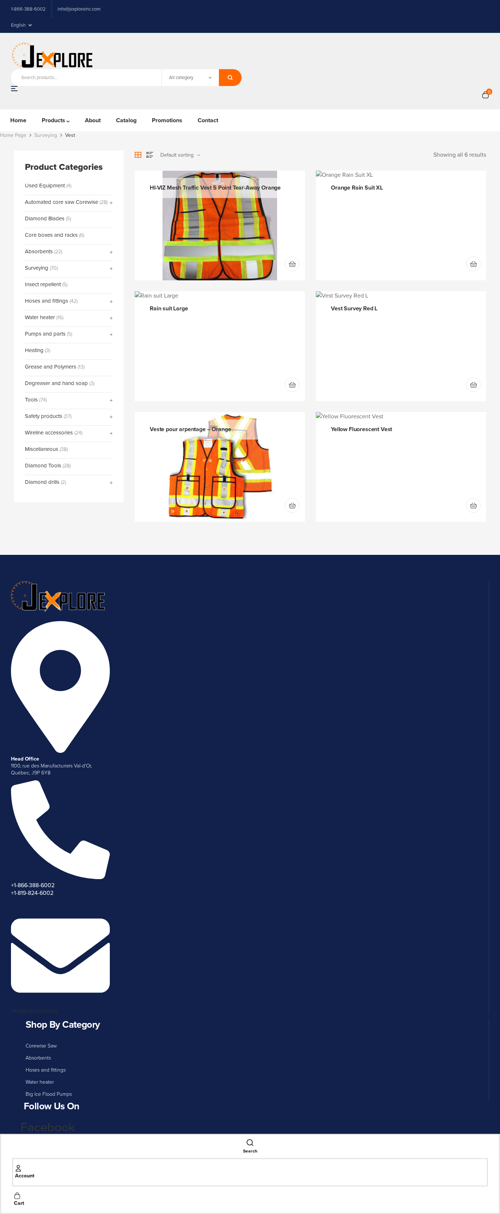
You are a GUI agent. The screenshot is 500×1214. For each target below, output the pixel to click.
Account (24, 1176)
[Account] (18, 1167)
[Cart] (17, 1195)
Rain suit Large (169, 308)
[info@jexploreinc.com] (60, 1003)
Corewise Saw (41, 1046)
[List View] (149, 155)
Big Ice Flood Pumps (49, 1094)
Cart (19, 1203)
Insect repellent (43, 284)
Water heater (40, 1082)
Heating (34, 350)
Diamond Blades (44, 219)
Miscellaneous (41, 449)
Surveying (45, 135)
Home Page (13, 135)
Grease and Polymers (50, 367)
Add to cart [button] (292, 264)
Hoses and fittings (46, 1070)
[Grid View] (138, 155)
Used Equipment (45, 186)
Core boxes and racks (51, 235)
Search (230, 77)
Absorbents (38, 1058)
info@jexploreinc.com (34, 1011)
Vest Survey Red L (354, 308)
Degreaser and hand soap (56, 383)
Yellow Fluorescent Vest (361, 429)
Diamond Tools (43, 466)
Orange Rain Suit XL (357, 187)
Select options (292, 505)
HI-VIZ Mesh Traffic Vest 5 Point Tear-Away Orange (215, 187)
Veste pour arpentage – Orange (190, 429)
